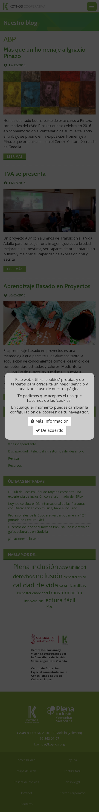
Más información (51, 421)
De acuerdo (52, 430)
